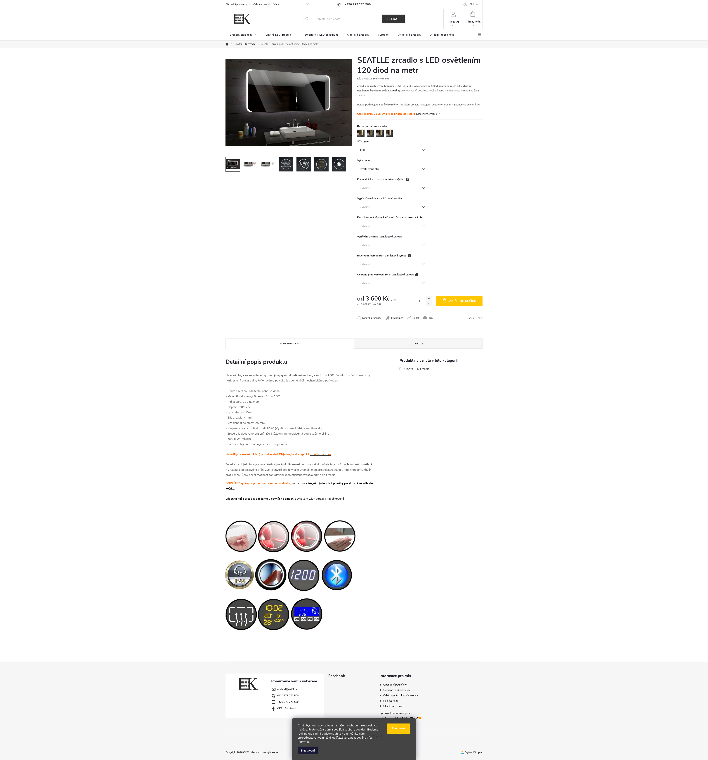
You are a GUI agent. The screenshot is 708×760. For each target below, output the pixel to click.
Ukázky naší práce (393, 706)
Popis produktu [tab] (290, 343)
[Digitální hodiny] (304, 575)
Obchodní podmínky (236, 4)
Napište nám (390, 700)
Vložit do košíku (462, 301)
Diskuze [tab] (418, 343)
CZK (471, 4)
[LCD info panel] (307, 614)
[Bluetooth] (337, 575)
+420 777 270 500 (288, 695)
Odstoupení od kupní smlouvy (400, 695)
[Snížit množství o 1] (429, 303)
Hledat (393, 19)
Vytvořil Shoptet (474, 752)
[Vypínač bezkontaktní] (340, 536)
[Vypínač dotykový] (271, 575)
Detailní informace (426, 114)
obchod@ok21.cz (287, 689)
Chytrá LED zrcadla (416, 369)
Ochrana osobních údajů (266, 4)
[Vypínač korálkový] (241, 536)
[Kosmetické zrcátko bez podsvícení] (274, 536)
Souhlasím (399, 728)
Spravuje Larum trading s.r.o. (396, 713)
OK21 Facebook (286, 708)
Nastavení (308, 751)
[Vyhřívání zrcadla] (241, 614)
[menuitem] (243, 35)
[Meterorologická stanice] (274, 614)
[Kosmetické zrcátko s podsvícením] (307, 536)
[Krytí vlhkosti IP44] (240, 575)
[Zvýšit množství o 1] (429, 298)
